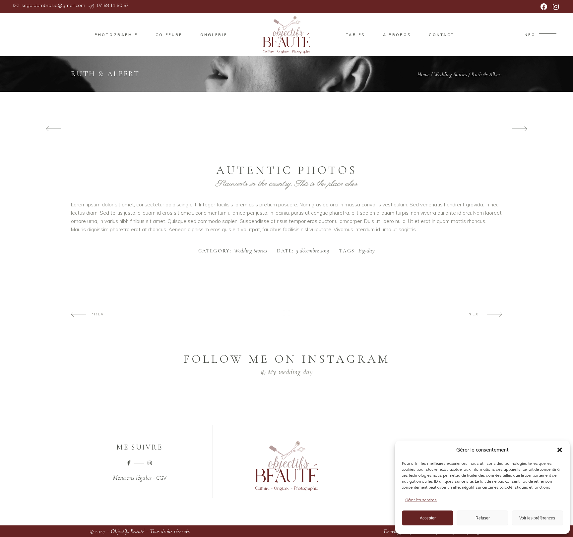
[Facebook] (544, 7)
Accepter (428, 518)
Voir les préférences (537, 518)
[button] (559, 450)
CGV (161, 478)
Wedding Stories (450, 74)
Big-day (366, 250)
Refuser (483, 518)
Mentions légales (132, 478)
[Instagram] (556, 7)
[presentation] (53, 129)
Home (423, 74)
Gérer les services (421, 499)
